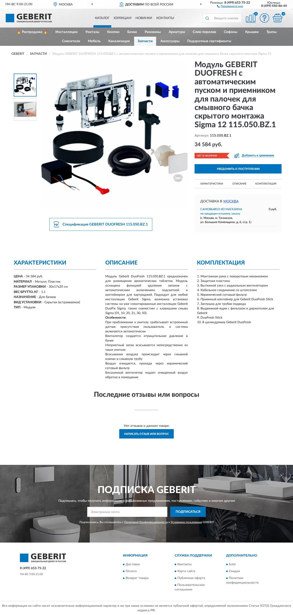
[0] (277, 18)
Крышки (252, 32)
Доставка (133, 564)
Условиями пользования (186, 522)
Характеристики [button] (211, 183)
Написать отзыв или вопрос (146, 434)
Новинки (144, 18)
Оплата (131, 571)
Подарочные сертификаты (209, 41)
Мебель (94, 41)
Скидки (234, 571)
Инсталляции (66, 32)
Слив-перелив (204, 32)
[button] (230, 6)
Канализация (119, 41)
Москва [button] (231, 201)
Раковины (153, 32)
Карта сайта (186, 571)
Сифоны (230, 32)
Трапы (271, 32)
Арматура (177, 32)
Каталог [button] (102, 18)
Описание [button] (239, 183)
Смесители (71, 41)
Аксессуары (169, 41)
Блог (232, 564)
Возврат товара (137, 578)
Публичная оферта (191, 578)
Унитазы (92, 32)
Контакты (165, 18)
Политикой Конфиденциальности (146, 522)
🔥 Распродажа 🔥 (32, 32)
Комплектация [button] (265, 183)
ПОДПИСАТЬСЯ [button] (188, 511)
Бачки (132, 32)
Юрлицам (122, 18)
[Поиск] (207, 18)
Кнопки (113, 32)
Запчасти (145, 41)
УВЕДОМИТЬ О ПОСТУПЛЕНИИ (238, 169)
